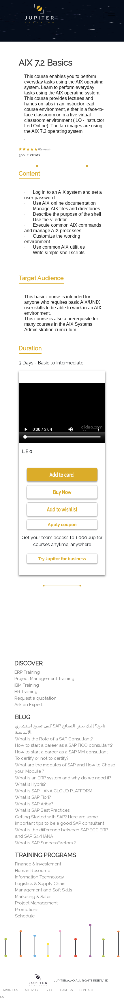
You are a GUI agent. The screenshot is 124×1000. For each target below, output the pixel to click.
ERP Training (27, 672)
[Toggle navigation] (111, 13)
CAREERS (66, 990)
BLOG (49, 990)
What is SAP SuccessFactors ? (45, 843)
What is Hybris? (30, 784)
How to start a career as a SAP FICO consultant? (64, 745)
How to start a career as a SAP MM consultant (61, 752)
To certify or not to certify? (42, 758)
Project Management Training (44, 678)
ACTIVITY (32, 990)
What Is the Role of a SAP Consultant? (54, 739)
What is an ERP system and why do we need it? (63, 778)
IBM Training (26, 685)
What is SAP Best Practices (42, 810)
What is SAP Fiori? (33, 797)
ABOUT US (10, 990)
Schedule (25, 916)
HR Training (25, 691)
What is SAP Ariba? (34, 804)
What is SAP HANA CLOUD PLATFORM (53, 791)
